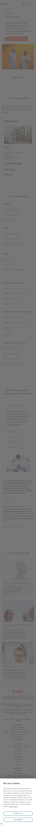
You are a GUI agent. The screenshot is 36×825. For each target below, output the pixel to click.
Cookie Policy (13, 806)
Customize (18, 819)
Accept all (18, 813)
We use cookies (11, 783)
